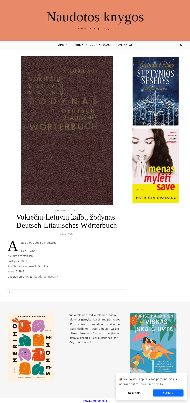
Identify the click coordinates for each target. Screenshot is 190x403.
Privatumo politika (95, 400)
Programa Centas (90, 333)
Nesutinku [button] (134, 393)
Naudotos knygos (95, 17)
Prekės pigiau (78, 324)
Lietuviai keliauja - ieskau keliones (90, 338)
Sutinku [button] (168, 393)
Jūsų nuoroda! (77, 342)
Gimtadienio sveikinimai (104, 324)
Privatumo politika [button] (151, 384)
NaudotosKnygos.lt (46, 276)
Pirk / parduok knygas (92, 45)
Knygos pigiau (66, 210)
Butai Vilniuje (99, 328)
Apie (61, 45)
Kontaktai (124, 45)
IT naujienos (111, 333)
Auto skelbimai (79, 328)
